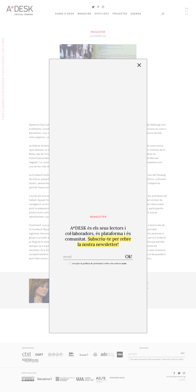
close (139, 65)
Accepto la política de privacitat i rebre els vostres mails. (99, 263)
